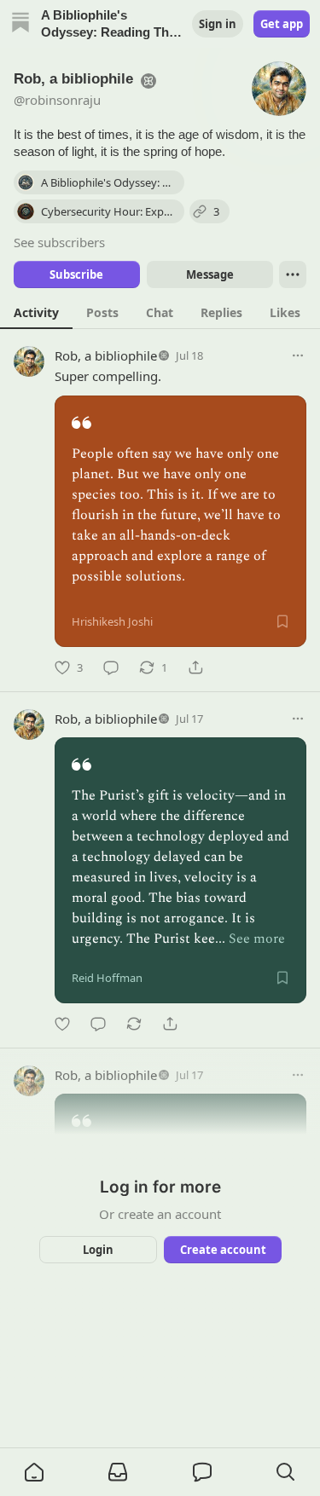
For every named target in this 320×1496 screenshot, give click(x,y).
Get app (281, 24)
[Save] (282, 621)
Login (98, 1249)
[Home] (20, 24)
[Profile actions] (292, 274)
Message (209, 274)
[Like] (62, 1023)
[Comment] (110, 667)
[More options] (297, 355)
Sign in (217, 24)
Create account (222, 1249)
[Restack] (133, 1023)
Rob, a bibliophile (106, 355)
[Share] (195, 667)
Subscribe (76, 274)
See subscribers (59, 242)
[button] (34, 1472)
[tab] (36, 312)
